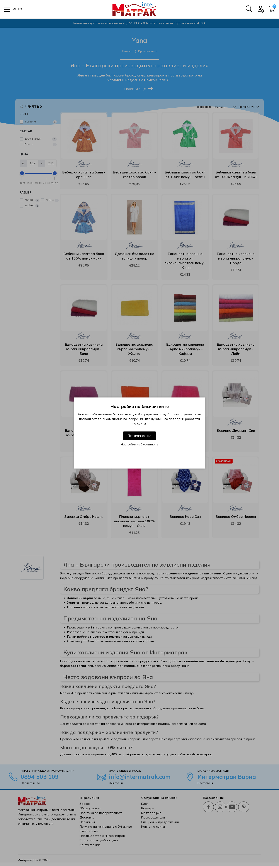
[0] (272, 10)
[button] (13, 9)
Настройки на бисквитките (139, 444)
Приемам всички (139, 435)
